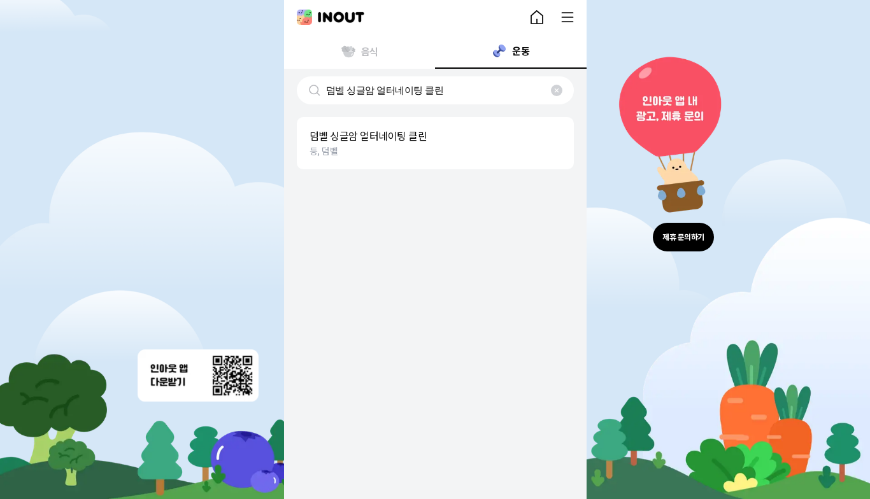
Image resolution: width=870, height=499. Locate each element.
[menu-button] (567, 17)
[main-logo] (330, 17)
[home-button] (537, 17)
